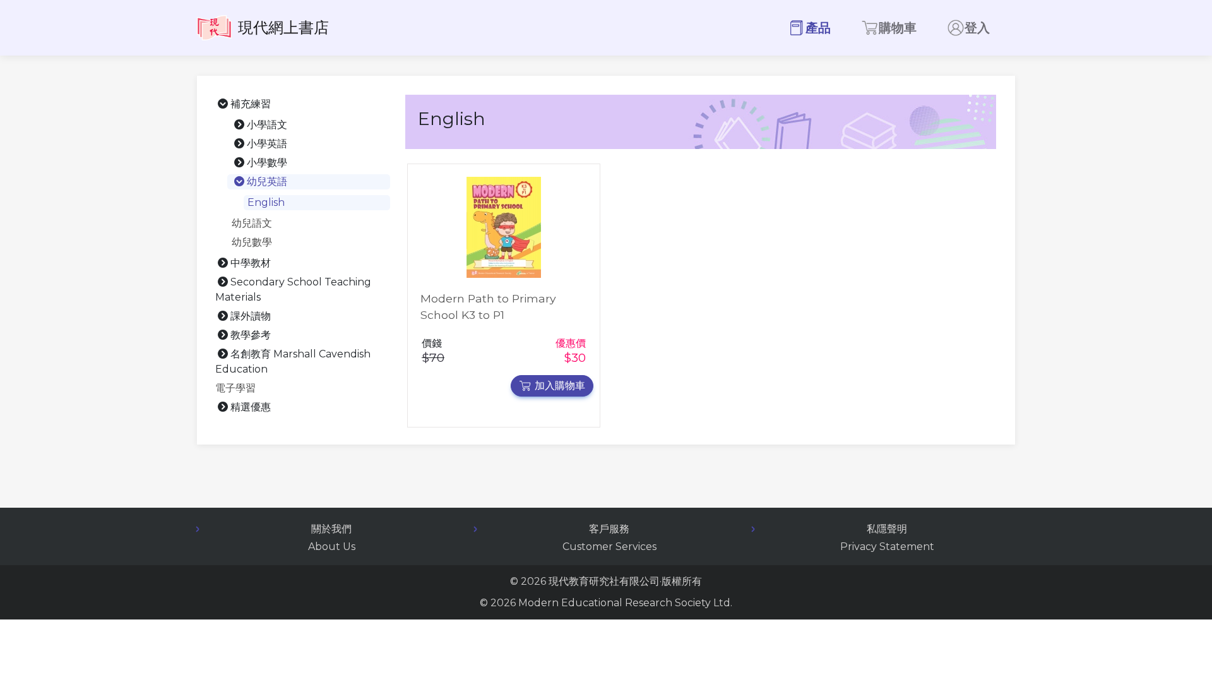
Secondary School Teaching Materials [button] (293, 289)
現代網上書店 (283, 27)
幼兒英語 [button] (267, 182)
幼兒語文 (252, 223)
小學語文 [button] (267, 125)
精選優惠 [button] (250, 407)
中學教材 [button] (250, 263)
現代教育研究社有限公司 (604, 581)
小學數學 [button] (267, 163)
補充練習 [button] (250, 104)
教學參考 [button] (250, 335)
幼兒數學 (252, 242)
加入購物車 (560, 386)
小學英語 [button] (267, 144)
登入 (977, 27)
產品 (818, 27)
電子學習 (235, 388)
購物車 (898, 27)
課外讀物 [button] (250, 316)
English (266, 202)
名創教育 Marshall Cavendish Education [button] (293, 361)
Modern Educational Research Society (614, 603)
